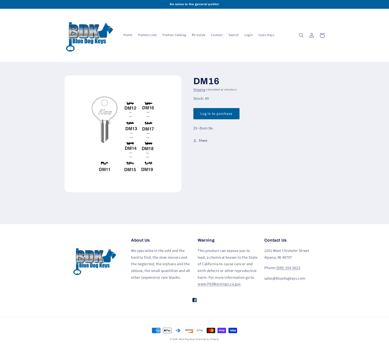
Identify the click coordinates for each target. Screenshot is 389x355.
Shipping (199, 90)
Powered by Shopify (207, 339)
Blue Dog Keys (187, 339)
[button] (301, 35)
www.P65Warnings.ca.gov (219, 284)
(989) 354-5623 (288, 268)
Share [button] (203, 140)
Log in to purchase (216, 113)
